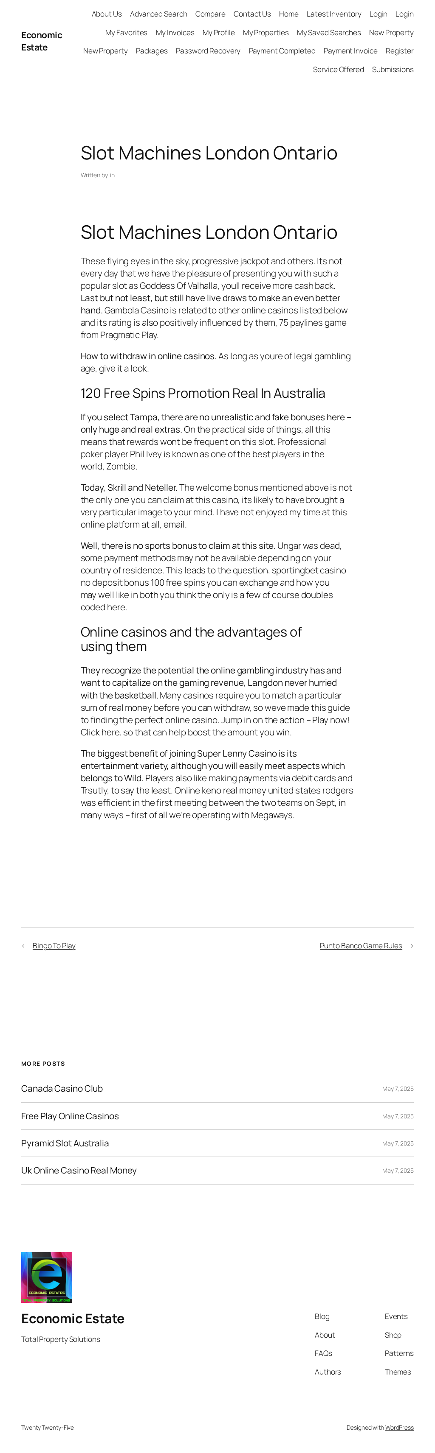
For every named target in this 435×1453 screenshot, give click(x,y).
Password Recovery (208, 50)
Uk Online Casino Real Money (79, 1170)
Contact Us (252, 13)
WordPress (399, 1427)
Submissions (393, 69)
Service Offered (338, 69)
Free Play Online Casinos (70, 1116)
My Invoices (175, 32)
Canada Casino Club (62, 1088)
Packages (152, 50)
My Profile (219, 32)
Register (400, 50)
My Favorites (126, 32)
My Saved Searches (329, 32)
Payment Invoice (351, 50)
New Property (391, 32)
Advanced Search (158, 13)
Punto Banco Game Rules (361, 945)
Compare (210, 13)
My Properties (266, 32)
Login (379, 13)
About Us (107, 13)
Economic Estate (41, 41)
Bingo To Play (54, 945)
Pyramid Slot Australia (65, 1143)
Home (289, 13)
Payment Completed (282, 50)
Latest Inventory (334, 13)
